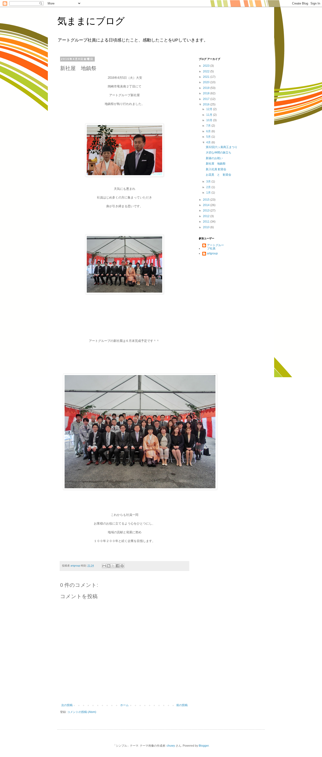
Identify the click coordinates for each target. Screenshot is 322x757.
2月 (208, 187)
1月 (208, 192)
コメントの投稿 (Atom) (81, 712)
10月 (209, 120)
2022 (206, 71)
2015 (206, 199)
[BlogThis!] (108, 565)
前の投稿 (182, 705)
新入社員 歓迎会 (216, 169)
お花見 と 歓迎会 (218, 174)
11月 (209, 114)
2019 (206, 88)
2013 (206, 210)
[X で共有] (113, 565)
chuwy (171, 745)
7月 (208, 125)
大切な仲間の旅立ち (218, 152)
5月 (208, 136)
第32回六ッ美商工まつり (221, 147)
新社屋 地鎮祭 (216, 163)
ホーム (124, 705)
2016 (206, 104)
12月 (209, 109)
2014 (206, 205)
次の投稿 (67, 705)
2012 (206, 216)
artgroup (212, 253)
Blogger (204, 745)
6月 (208, 131)
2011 (206, 221)
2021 (206, 77)
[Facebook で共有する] (117, 565)
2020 (206, 82)
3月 (208, 181)
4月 (208, 142)
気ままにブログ (91, 21)
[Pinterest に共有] (122, 565)
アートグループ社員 (215, 247)
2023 (206, 65)
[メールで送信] (104, 565)
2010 (206, 227)
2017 (206, 99)
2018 (206, 93)
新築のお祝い (214, 158)
